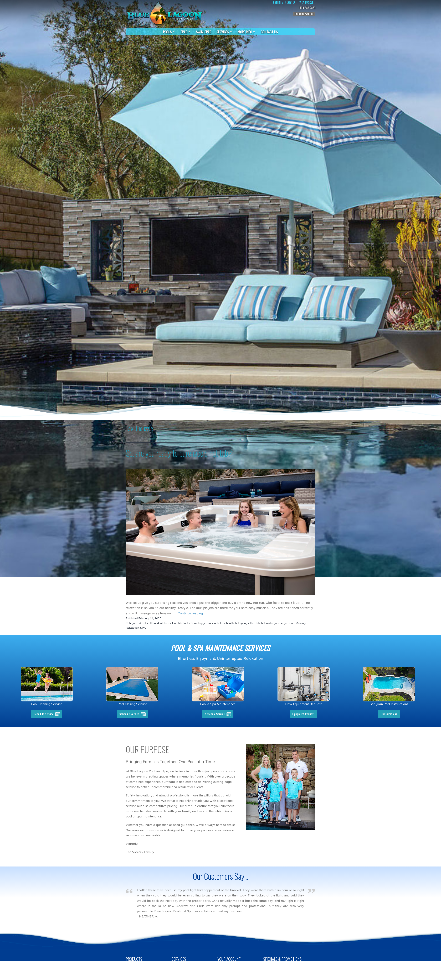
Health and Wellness (158, 623)
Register (290, 2)
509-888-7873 (307, 8)
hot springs (242, 623)
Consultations (389, 714)
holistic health (225, 623)
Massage (301, 623)
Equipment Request (303, 714)
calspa (212, 623)
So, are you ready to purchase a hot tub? (179, 453)
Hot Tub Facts (181, 623)
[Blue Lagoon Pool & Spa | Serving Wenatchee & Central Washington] (164, 12)
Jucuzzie (289, 623)
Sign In (277, 2)
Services (222, 31)
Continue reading (190, 613)
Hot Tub (255, 623)
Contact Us (269, 31)
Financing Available (304, 13)
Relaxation (132, 627)
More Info (245, 31)
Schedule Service (44, 714)
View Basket (306, 2)
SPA (143, 627)
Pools (167, 31)
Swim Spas (203, 31)
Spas (184, 31)
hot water (267, 623)
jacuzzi (279, 623)
